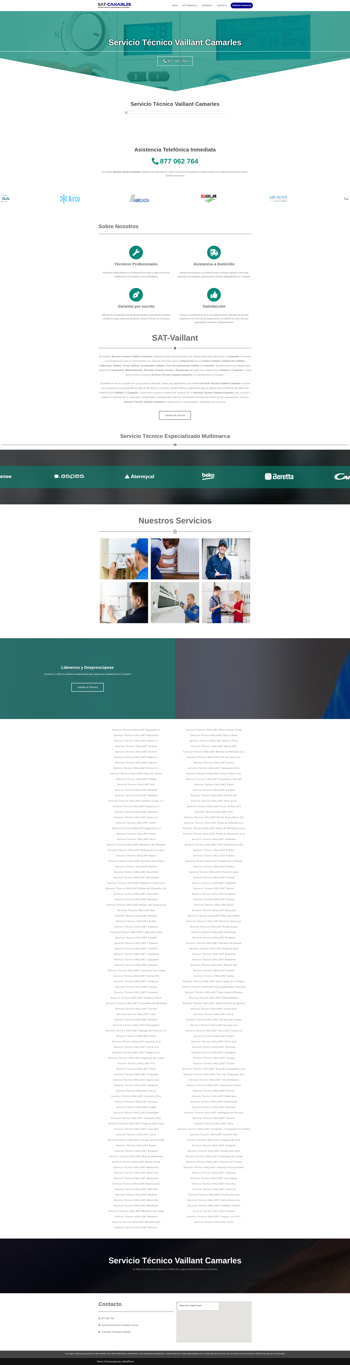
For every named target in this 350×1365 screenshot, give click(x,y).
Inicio (175, 5)
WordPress (128, 1361)
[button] (197, 5)
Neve (99, 1361)
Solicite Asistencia (241, 5)
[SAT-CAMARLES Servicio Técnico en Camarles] (114, 5)
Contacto (222, 5)
